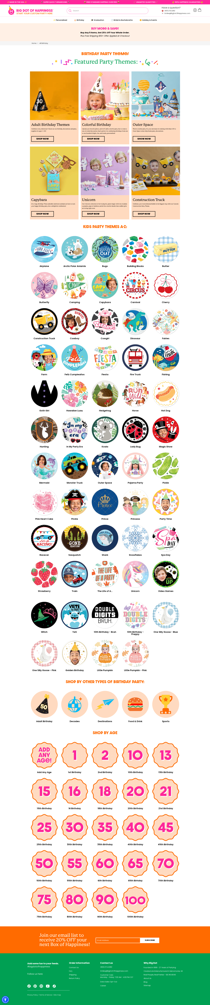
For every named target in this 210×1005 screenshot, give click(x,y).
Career (103, 985)
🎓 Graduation (97, 20)
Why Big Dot (150, 963)
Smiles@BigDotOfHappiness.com (114, 971)
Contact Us (74, 967)
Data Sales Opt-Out (108, 981)
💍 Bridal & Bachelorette (122, 20)
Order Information (79, 963)
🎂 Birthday (79, 20)
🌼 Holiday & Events (148, 20)
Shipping (72, 974)
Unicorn (88, 200)
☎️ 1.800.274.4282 (168, 11)
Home (34, 43)
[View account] (195, 10)
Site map (57, 995)
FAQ (70, 971)
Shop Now (144, 214)
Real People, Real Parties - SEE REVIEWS (160, 974)
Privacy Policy (32, 995)
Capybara (39, 200)
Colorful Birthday (96, 125)
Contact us (106, 963)
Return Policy (74, 978)
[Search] (70, 11)
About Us (147, 978)
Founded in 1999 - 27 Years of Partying (160, 967)
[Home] (30, 10)
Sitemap (147, 985)
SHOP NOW (42, 139)
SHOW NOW (144, 139)
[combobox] (107, 11)
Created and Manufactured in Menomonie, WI (163, 971)
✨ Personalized (60, 20)
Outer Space (143, 125)
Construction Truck (149, 200)
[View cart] (200, 11)
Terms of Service (45, 995)
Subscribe (150, 940)
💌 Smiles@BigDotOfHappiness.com (176, 13)
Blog (145, 982)
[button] (5, 999)
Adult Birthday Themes (50, 125)
